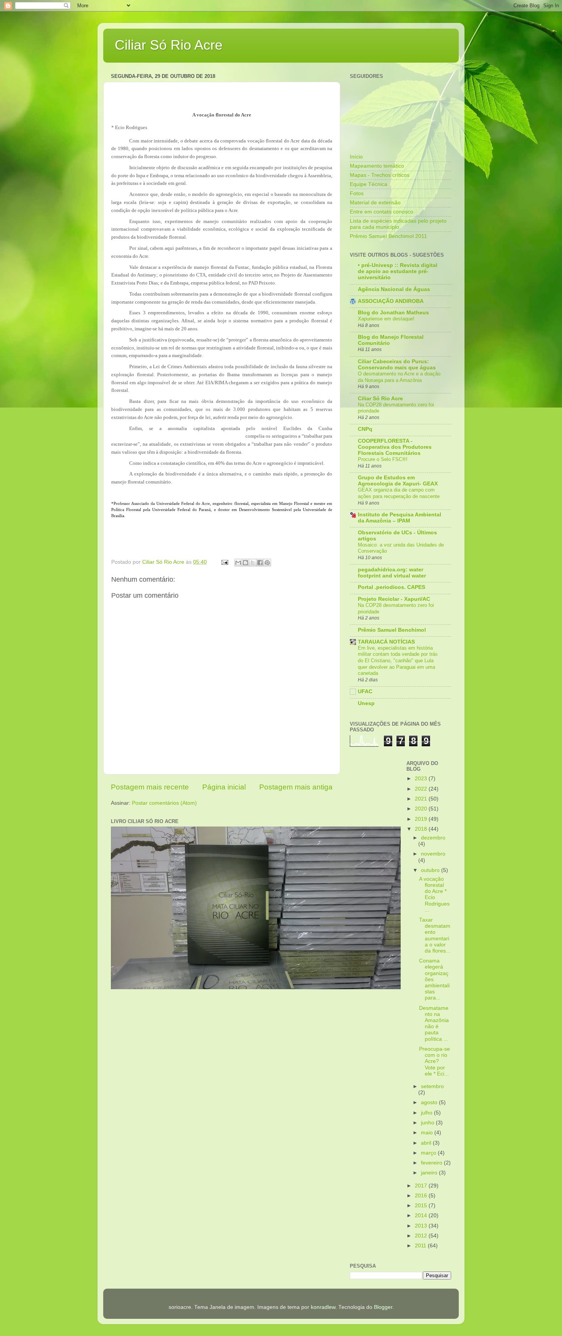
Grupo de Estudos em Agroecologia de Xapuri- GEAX (398, 481)
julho (427, 1113)
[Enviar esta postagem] (224, 562)
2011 (421, 1246)
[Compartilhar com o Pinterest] (267, 562)
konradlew (323, 1307)
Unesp (366, 703)
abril (427, 1143)
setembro (432, 1086)
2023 (422, 778)
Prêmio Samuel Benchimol (392, 630)
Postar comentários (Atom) (164, 803)
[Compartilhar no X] (253, 562)
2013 (422, 1226)
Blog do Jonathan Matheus (393, 312)
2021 (422, 799)
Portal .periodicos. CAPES (391, 587)
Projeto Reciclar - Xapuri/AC (394, 599)
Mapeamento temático (377, 166)
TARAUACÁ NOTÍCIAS (386, 642)
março (429, 1153)
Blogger (383, 1307)
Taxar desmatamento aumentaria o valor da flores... (434, 935)
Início (356, 157)
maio (427, 1132)
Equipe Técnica (368, 184)
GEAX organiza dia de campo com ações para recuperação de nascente (399, 493)
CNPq (365, 429)
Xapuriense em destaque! (386, 319)
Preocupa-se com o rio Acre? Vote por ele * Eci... (434, 1061)
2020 (422, 809)
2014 (422, 1215)
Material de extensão (375, 202)
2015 (422, 1205)
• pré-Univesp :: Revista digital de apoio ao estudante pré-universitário (397, 271)
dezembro (433, 838)
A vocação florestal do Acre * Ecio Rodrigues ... (434, 894)
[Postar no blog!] (245, 562)
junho (428, 1123)
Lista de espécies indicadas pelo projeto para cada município (398, 224)
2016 (422, 1196)
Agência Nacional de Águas (394, 289)
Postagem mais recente (150, 787)
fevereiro (432, 1163)
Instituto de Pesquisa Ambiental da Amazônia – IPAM (399, 518)
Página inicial (224, 787)
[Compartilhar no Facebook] (260, 562)
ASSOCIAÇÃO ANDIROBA (391, 301)
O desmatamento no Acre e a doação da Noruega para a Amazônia (399, 377)
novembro (433, 854)
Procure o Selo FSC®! (383, 459)
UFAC (365, 691)
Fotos (357, 193)
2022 (422, 789)
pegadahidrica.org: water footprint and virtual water (392, 573)
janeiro (430, 1173)
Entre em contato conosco (381, 212)
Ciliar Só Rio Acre (169, 45)
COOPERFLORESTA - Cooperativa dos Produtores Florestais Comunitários (395, 447)
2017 (422, 1186)
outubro (431, 870)
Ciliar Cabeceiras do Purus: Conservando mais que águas (397, 364)
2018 (422, 829)
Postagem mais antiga (296, 787)
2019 (422, 819)
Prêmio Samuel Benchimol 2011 (388, 236)
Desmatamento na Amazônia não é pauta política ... (434, 1023)
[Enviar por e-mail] (238, 562)
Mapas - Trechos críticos (379, 175)
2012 (422, 1236)
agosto (430, 1102)
